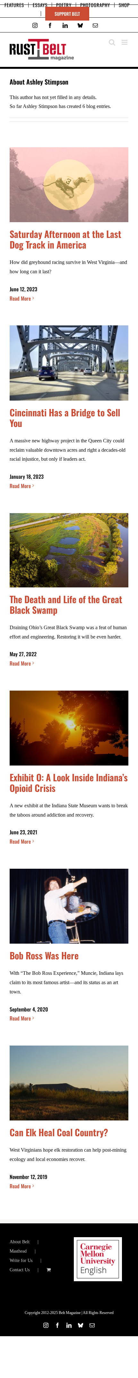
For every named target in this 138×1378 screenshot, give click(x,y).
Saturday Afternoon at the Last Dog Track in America (65, 239)
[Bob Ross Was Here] (69, 906)
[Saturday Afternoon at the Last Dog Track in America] (69, 184)
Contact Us (20, 1269)
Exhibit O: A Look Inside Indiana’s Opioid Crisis (69, 782)
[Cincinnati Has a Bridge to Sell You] (69, 363)
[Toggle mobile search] (112, 42)
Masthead (18, 1251)
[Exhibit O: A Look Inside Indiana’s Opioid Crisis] (69, 728)
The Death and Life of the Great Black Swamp (66, 604)
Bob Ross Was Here (44, 955)
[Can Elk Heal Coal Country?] (69, 1083)
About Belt (20, 1241)
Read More (20, 298)
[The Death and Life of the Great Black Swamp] (69, 550)
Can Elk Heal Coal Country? (59, 1132)
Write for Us (21, 1260)
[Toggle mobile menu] (125, 42)
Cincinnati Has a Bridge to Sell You (65, 417)
